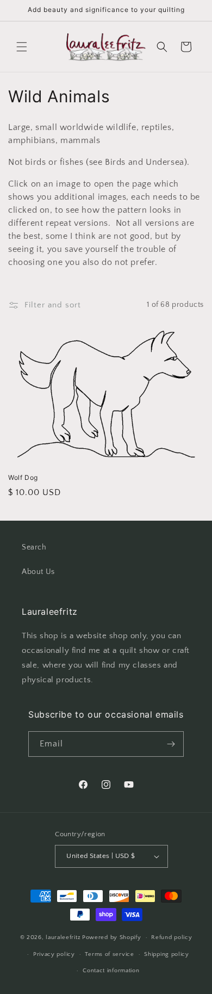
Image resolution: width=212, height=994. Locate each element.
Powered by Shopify (111, 937)
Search (34, 547)
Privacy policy (54, 954)
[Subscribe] (171, 744)
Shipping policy (166, 954)
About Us (38, 571)
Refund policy (171, 937)
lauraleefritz (63, 937)
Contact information (111, 970)
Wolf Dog (23, 477)
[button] (22, 47)
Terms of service (109, 954)
